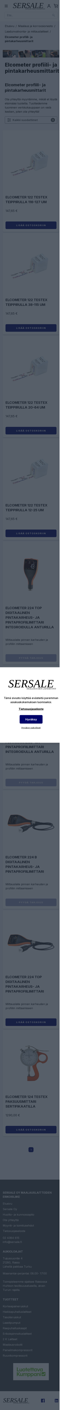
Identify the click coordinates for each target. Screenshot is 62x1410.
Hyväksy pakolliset (31, 727)
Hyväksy (31, 719)
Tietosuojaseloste (31, 709)
